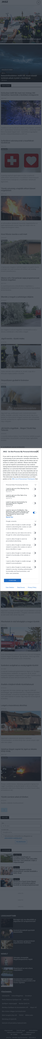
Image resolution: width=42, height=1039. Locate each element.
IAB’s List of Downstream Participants (23, 479)
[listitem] (21, 485)
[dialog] (21, 519)
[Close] (38, 452)
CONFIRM (12, 580)
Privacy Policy (32, 587)
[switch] (34, 489)
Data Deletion (10, 587)
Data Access (21, 587)
